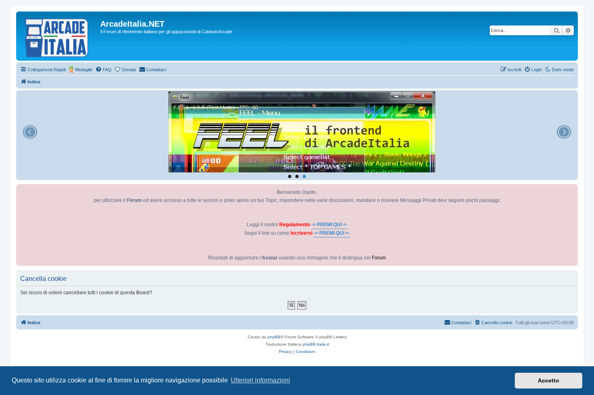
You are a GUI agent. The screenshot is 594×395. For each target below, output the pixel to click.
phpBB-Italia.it (316, 344)
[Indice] (59, 36)
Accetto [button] (548, 380)
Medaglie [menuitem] (84, 69)
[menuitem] (103, 69)
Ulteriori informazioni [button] (260, 380)
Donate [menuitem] (129, 69)
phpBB (274, 337)
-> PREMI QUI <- (329, 224)
